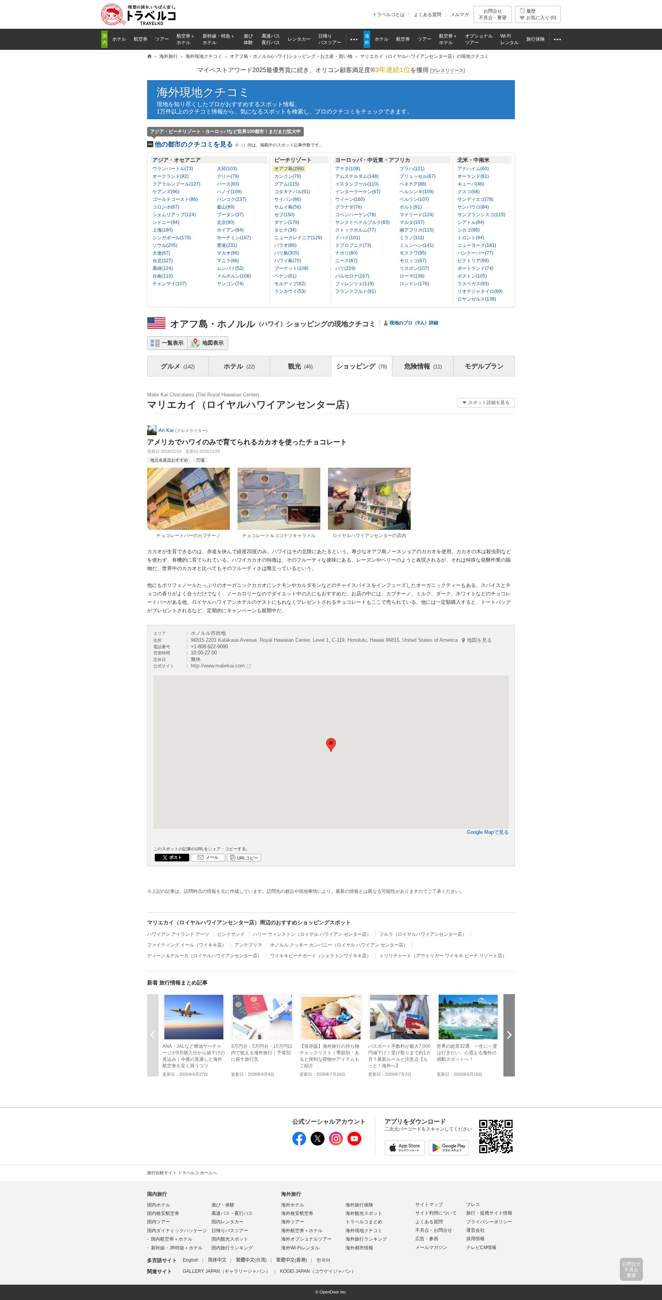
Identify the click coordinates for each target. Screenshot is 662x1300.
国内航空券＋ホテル (171, 1239)
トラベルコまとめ (364, 1221)
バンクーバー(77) (475, 253)
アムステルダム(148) (357, 176)
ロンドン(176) (414, 283)
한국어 (323, 1260)
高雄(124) (162, 268)
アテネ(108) (347, 168)
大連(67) (161, 253)
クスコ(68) (468, 191)
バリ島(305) (286, 253)
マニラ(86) (228, 260)
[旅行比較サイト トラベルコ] (149, 56)
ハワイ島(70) (287, 260)
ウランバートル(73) (172, 168)
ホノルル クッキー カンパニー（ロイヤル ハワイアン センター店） (339, 945)
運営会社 (475, 1230)
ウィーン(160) (350, 199)
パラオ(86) (285, 245)
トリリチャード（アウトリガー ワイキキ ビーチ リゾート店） (443, 955)
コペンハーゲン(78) (355, 214)
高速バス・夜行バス (232, 1213)
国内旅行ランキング (232, 1248)
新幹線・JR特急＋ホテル (177, 1248)
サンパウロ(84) (473, 207)
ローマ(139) (412, 276)
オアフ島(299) (289, 168)
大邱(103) (227, 168)
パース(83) (228, 184)
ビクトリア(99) (473, 260)
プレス (473, 1204)
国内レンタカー (227, 1221)
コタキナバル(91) (292, 191)
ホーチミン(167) (234, 237)
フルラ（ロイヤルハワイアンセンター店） (423, 934)
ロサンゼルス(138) (476, 299)
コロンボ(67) (165, 207)
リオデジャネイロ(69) (480, 291)
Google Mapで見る (488, 832)
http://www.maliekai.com (218, 666)
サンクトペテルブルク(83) (362, 222)
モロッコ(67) (413, 260)
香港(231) (227, 245)
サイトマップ (429, 1204)
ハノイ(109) (229, 191)
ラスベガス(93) (473, 283)
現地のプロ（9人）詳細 (414, 322)
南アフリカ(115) (417, 230)
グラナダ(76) (348, 207)
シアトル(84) (470, 222)
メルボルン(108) (234, 276)
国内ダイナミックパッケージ (177, 1230)
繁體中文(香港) (291, 1260)
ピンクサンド (231, 934)
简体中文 (217, 1260)
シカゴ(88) (468, 230)
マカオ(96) (228, 253)
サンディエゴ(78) (475, 199)
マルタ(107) (412, 222)
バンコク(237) (231, 199)
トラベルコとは (388, 14)
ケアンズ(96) (165, 191)
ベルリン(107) (414, 199)
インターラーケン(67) (357, 191)
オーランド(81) (473, 176)
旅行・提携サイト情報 (489, 1213)
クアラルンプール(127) (176, 184)
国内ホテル (158, 1205)
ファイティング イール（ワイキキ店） (186, 945)
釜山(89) (225, 207)
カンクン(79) (287, 176)
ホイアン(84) (230, 230)
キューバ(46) (470, 184)
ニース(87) (346, 260)
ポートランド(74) (475, 268)
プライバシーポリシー (489, 1221)
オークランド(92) (170, 176)
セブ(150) (284, 214)
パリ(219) (345, 268)
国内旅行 (157, 1194)
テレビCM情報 (481, 1247)
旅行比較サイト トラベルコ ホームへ (182, 1172)
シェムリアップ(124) (174, 214)
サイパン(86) (287, 199)
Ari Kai (166, 430)
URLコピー (247, 858)
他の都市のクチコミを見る (239, 144)
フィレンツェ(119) (354, 283)
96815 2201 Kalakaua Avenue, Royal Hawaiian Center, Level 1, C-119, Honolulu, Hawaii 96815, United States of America (341, 640)
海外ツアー (292, 1221)
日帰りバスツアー (229, 1230)
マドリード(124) (417, 214)
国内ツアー (158, 1221)
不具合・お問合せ (433, 1230)
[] (447, 70)
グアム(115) (286, 184)
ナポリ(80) (346, 253)
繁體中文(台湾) (251, 1260)
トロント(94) (470, 237)
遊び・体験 (222, 1205)
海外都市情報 (359, 1248)
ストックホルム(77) (355, 230)
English (190, 1260)
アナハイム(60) (473, 168)
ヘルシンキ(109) (417, 191)
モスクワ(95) (413, 253)
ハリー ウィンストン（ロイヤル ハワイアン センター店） (312, 934)
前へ (153, 1035)
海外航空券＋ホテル (302, 1230)
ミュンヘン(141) (417, 245)
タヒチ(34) (285, 230)
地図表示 (213, 343)
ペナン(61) (285, 276)
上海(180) (162, 230)
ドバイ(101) (347, 237)
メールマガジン (431, 1247)
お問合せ (492, 14)
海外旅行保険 (359, 1205)
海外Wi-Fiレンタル (300, 1248)
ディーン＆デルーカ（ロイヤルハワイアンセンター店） (204, 955)
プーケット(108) (291, 268)
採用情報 (475, 1238)
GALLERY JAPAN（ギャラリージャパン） (226, 1271)
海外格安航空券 (297, 1213)
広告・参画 (426, 1238)
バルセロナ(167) (352, 276)
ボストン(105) (472, 276)
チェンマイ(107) (169, 283)
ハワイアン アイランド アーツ (178, 934)
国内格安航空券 (163, 1213)
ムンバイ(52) (230, 268)
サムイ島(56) (287, 207)
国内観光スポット (229, 1239)
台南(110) (162, 276)
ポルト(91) (411, 207)
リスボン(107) (414, 268)
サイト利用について (436, 1213)
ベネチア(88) (413, 184)
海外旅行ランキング (366, 1239)
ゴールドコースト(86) (175, 199)
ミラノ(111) (412, 237)
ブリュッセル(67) (418, 176)
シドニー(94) (165, 222)
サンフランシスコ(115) (481, 214)
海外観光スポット (364, 1213)
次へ (509, 1035)
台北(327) (162, 260)
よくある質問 (427, 14)
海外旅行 (291, 1194)
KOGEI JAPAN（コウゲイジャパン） (318, 1271)
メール (212, 857)
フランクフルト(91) (355, 291)
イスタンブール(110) (357, 184)
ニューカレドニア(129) (298, 237)
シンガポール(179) (171, 237)
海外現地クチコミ (203, 92)
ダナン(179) (286, 222)
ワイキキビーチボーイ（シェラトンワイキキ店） (320, 955)
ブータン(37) (230, 214)
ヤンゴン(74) (230, 283)
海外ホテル (292, 1205)
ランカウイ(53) (290, 291)
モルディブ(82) (290, 283)
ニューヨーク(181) (476, 245)
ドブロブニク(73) (353, 245)
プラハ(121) (412, 168)
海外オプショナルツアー (306, 1239)
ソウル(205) (164, 245)
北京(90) (225, 222)
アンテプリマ (248, 945)
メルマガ (460, 14)
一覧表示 (173, 343)
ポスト (175, 857)
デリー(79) (228, 176)
